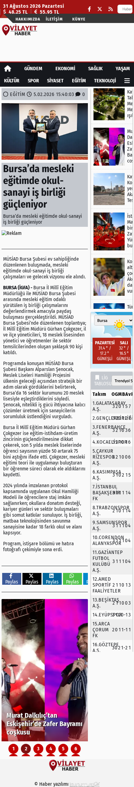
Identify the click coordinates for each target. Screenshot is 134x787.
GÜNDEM (33, 68)
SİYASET (55, 81)
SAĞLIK (95, 68)
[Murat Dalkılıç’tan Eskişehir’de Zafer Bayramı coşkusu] (45, 670)
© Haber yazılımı (52, 784)
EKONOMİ (65, 68)
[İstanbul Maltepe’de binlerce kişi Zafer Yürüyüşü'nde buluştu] (111, 231)
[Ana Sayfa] (7, 68)
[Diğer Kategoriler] (127, 81)
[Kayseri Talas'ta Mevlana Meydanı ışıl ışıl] (111, 104)
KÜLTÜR (11, 81)
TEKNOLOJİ (105, 81)
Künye (78, 19)
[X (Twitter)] (99, 9)
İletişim (54, 19)
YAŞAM (123, 68)
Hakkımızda (28, 19)
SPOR (33, 81)
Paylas (11, 582)
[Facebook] (89, 9)
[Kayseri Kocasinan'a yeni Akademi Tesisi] (111, 189)
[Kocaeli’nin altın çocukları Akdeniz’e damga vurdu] (111, 277)
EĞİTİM (79, 81)
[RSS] (110, 9)
